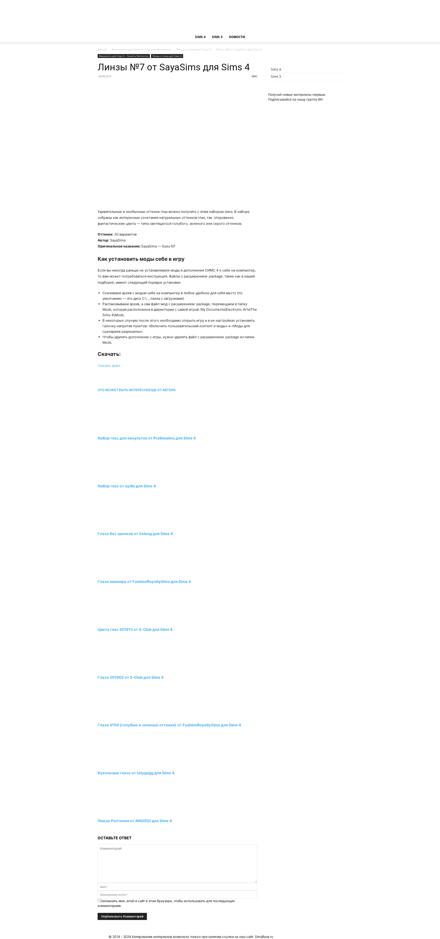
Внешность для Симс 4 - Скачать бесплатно (141, 49)
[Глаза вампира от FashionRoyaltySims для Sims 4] (123, 573)
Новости (237, 37)
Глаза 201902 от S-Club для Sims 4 (131, 677)
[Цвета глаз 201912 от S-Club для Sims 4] (123, 621)
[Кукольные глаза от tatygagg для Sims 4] (123, 764)
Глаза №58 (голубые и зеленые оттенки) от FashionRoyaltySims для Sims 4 (169, 725)
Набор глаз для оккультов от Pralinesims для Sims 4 (147, 438)
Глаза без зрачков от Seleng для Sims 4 (135, 533)
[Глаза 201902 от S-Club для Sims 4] (123, 669)
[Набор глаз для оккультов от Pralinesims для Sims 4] (123, 430)
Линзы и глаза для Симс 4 (193, 49)
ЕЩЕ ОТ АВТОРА (162, 390)
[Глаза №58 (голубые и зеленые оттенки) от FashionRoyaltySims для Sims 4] (123, 717)
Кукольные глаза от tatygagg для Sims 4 (136, 773)
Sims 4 (200, 37)
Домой (102, 49)
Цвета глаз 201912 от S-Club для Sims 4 (135, 629)
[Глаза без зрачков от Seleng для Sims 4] (123, 525)
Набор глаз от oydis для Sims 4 (127, 486)
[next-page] (99, 829)
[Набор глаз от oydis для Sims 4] (123, 477)
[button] (336, 37)
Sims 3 (217, 37)
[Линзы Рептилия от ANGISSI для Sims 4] (123, 812)
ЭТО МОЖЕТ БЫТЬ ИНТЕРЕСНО (123, 390)
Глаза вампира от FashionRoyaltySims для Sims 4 (144, 581)
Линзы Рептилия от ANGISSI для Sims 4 (135, 820)
